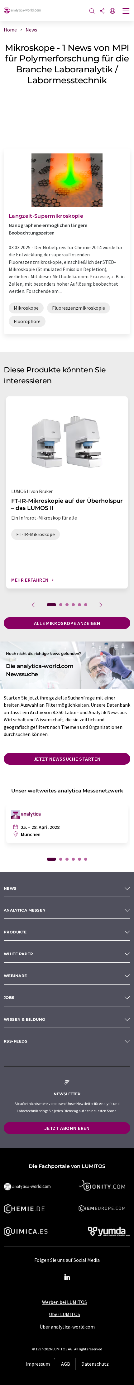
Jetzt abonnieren (66, 1128)
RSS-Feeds (15, 1041)
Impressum (38, 1364)
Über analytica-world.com (67, 1327)
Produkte (15, 932)
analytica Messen (25, 910)
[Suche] (92, 11)
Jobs (9, 997)
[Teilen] (102, 11)
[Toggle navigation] (126, 11)
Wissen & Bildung (24, 1019)
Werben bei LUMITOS (64, 1302)
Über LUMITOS (64, 1314)
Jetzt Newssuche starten (67, 759)
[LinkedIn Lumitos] (67, 1277)
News (10, 888)
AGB (65, 1364)
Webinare (15, 975)
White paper (18, 954)
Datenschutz (95, 1364)
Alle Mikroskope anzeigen (67, 623)
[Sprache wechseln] (112, 11)
